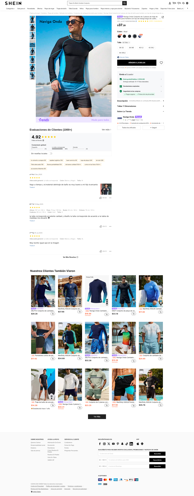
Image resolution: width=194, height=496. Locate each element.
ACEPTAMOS (102, 476)
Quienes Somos (36, 442)
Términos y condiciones (75, 486)
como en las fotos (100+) (92, 164)
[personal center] (170, 3)
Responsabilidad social (38, 445)
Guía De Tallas (52, 457)
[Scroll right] (187, 8)
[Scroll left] (185, 8)
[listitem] (43, 296)
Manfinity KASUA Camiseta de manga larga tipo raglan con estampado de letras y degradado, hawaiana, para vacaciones (151, 309)
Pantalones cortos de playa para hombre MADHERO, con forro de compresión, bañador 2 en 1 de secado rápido (43, 355)
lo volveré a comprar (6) (38, 160)
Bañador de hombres (66, 13)
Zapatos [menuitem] (144, 8)
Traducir (32, 187)
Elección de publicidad (80, 489)
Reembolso (51, 448)
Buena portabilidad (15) (54, 164)
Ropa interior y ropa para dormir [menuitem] (111, 8)
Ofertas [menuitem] (39, 8)
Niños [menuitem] (82, 8)
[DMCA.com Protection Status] (105, 484)
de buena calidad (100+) (73, 164)
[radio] (119, 36)
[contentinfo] (131, 479)
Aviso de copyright (56, 489)
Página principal (35, 13)
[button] (183, 3)
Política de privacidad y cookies (55, 486)
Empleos (33, 448)
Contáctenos (68, 442)
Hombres (44, 13)
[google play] (142, 445)
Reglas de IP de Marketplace (39, 489)
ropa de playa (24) (86, 160)
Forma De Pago (69, 445)
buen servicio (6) (71, 160)
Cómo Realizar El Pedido (53, 451)
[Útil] (100, 197)
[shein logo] (13, 3)
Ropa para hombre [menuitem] (92, 8)
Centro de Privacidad (37, 486)
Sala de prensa (35, 450)
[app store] (137, 445)
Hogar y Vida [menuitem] (153, 8)
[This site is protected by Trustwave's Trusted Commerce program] (99, 484)
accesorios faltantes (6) (38, 168)
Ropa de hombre (53, 13)
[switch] (50, 153)
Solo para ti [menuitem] (21, 8)
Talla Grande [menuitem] (73, 8)
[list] (116, 443)
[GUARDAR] (161, 63)
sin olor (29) (99, 160)
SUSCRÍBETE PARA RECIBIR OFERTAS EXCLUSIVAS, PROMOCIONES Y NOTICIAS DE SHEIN (128, 450)
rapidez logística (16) (56, 160)
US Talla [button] (125, 42)
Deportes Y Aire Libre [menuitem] (168, 8)
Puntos (66, 448)
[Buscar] (124, 3)
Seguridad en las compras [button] (131, 91)
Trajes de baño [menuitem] (61, 8)
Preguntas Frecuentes (71, 450)
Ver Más (97, 417)
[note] (41, 408)
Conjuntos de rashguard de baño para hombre (88, 13)
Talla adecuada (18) (37, 164)
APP (137, 439)
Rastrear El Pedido (53, 454)
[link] (174, 3)
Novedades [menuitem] (31, 8)
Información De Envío (54, 442)
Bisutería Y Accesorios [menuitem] (132, 8)
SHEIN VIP (51, 460)
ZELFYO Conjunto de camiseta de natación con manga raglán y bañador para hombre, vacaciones (43, 311)
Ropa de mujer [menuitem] (49, 8)
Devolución (51, 445)
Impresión (67, 489)
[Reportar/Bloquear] (110, 197)
